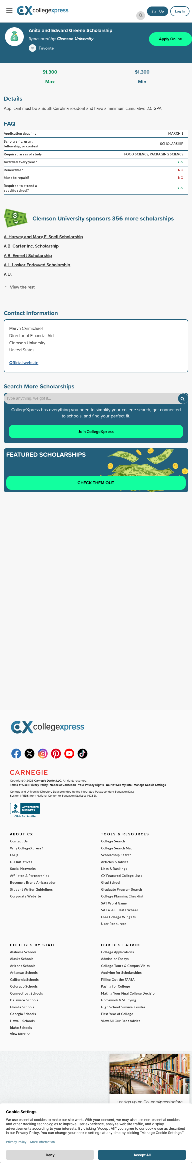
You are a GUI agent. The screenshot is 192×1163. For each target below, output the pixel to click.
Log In (180, 11)
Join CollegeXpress (96, 431)
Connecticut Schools (26, 993)
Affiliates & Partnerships (29, 876)
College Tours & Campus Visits (125, 966)
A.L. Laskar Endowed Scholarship (37, 264)
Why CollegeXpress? (26, 848)
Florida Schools (22, 1007)
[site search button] (140, 15)
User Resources (113, 924)
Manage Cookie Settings (150, 785)
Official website (23, 362)
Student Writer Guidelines (31, 889)
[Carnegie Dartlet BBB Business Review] (25, 817)
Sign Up (158, 11)
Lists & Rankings (114, 869)
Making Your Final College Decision (128, 993)
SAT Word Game (114, 903)
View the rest (22, 287)
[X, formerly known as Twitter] (29, 757)
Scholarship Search (116, 855)
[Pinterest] (56, 757)
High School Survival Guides (123, 1007)
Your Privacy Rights (91, 785)
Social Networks (23, 869)
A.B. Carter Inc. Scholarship (31, 246)
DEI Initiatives (21, 862)
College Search (113, 841)
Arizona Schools (23, 966)
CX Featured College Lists (121, 876)
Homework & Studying (118, 1000)
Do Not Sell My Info (119, 785)
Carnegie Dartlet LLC (47, 780)
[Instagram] (42, 757)
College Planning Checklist (122, 896)
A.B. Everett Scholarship (28, 255)
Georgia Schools (23, 1014)
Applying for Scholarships (121, 973)
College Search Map (116, 848)
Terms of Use (19, 785)
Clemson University (75, 39)
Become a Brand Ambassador (33, 882)
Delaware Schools (24, 1000)
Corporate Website (25, 896)
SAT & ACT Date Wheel (119, 910)
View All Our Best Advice (120, 1021)
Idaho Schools (21, 1028)
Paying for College (115, 986)
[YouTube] (69, 757)
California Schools (24, 980)
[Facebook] (16, 757)
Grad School (110, 882)
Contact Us (19, 841)
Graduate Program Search (121, 889)
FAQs (14, 855)
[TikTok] (82, 757)
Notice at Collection (63, 785)
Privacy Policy (39, 785)
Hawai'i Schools (22, 1021)
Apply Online (170, 39)
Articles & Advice (114, 862)
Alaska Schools (22, 959)
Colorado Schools (24, 986)
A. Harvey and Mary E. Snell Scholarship (43, 236)
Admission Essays (115, 959)
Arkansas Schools (24, 973)
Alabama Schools (23, 952)
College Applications (117, 952)
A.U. (8, 274)
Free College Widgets (118, 917)
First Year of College (117, 1014)
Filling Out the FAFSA (117, 980)
